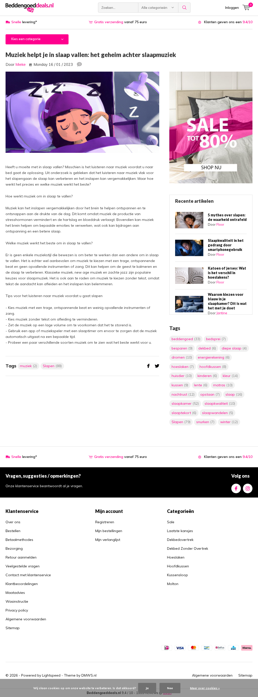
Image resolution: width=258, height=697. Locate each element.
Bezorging (14, 548)
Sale (170, 522)
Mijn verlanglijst (107, 539)
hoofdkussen (213, 366)
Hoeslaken (175, 557)
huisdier (182, 375)
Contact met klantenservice (28, 575)
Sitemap (13, 628)
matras (223, 385)
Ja (147, 688)
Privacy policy (17, 610)
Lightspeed (51, 675)
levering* (24, 22)
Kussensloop (177, 575)
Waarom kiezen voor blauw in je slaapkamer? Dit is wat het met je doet (227, 301)
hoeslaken (183, 366)
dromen (182, 357)
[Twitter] (157, 366)
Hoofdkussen (178, 566)
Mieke (20, 64)
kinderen (207, 375)
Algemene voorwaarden (26, 619)
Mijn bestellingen (108, 531)
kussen (180, 385)
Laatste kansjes (180, 531)
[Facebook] (148, 366)
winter (229, 422)
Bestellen (13, 531)
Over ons (13, 522)
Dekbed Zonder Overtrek (187, 548)
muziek (28, 366)
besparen (182, 348)
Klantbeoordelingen (22, 584)
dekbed (207, 348)
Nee (170, 688)
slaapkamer (185, 403)
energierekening (214, 357)
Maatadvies (15, 592)
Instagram (247, 488)
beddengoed (186, 339)
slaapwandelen (217, 413)
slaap (233, 394)
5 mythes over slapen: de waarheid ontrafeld (227, 217)
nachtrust (183, 394)
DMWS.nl (88, 675)
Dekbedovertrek (180, 539)
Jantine (221, 313)
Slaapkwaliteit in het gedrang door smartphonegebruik (226, 245)
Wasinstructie (17, 601)
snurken (205, 422)
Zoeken (184, 8)
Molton (172, 584)
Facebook (236, 488)
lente (200, 385)
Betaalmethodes (19, 539)
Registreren (104, 522)
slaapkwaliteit (220, 403)
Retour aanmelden (21, 557)
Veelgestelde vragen (23, 566)
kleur (230, 375)
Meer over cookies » (205, 688)
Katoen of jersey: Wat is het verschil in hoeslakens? (227, 272)
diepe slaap (234, 348)
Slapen (52, 366)
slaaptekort (184, 413)
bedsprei (216, 339)
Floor (220, 224)
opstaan (210, 394)
